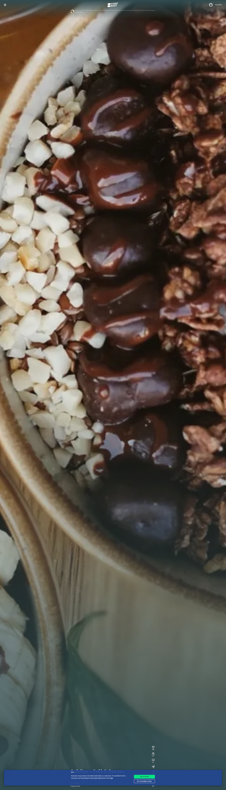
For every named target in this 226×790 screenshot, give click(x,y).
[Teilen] (153, 767)
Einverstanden (144, 776)
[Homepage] (113, 5)
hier (111, 778)
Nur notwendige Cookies (144, 781)
